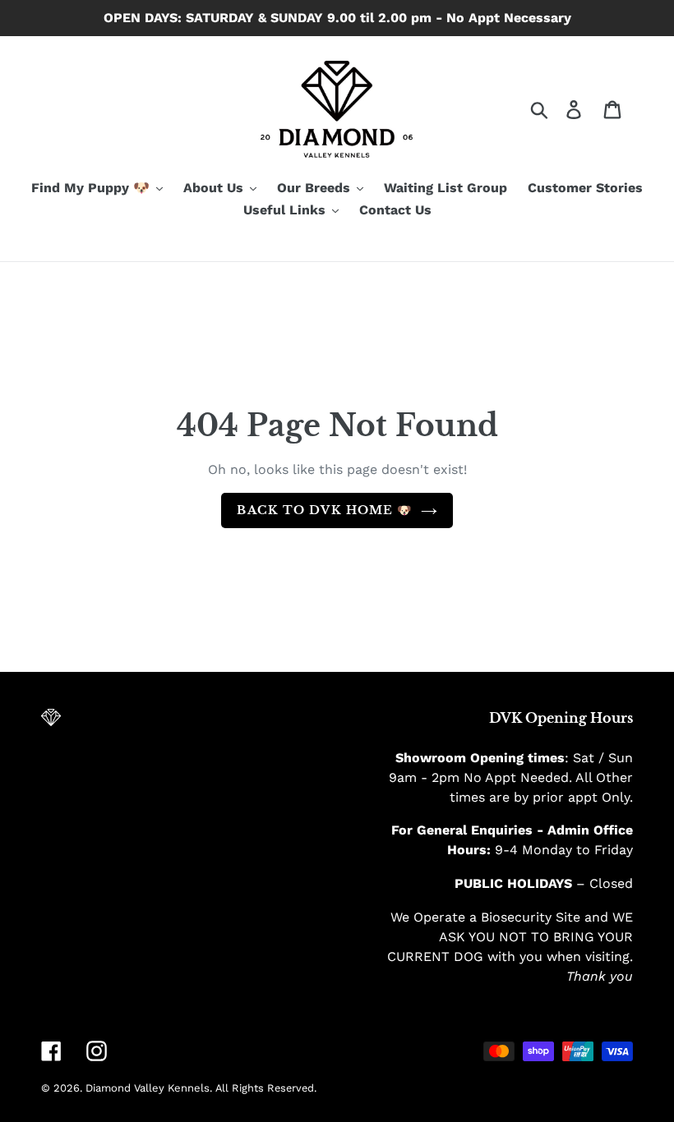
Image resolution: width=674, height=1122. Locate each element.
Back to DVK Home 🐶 (324, 510)
